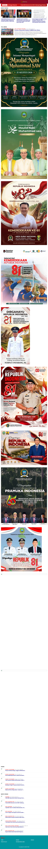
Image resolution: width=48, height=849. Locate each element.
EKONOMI (6, 769)
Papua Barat (23, 28)
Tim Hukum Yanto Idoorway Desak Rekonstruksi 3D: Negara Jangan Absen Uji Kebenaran (39, 20)
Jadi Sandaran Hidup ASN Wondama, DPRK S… (15, 780)
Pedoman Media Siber (20, 841)
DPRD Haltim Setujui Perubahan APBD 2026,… (15, 817)
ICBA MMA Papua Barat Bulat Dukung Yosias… (15, 798)
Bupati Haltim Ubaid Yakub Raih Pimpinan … (14, 831)
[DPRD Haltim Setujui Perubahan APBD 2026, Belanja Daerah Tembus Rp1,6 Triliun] (24, 14)
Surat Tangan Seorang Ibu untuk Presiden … (15, 812)
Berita (15, 28)
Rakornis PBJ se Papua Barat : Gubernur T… (14, 789)
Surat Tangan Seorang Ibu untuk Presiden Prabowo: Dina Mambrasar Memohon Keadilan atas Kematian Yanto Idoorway (8, 20)
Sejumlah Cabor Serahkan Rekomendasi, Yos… (15, 807)
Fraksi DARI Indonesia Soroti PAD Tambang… (14, 802)
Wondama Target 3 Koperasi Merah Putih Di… (15, 785)
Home (2, 839)
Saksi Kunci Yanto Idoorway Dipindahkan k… (14, 827)
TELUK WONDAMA (11, 769)
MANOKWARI (19, 28)
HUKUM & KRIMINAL (11, 825)
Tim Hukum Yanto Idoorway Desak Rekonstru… (15, 822)
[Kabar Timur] (24, 1)
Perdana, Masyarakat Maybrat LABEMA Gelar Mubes (27, 30)
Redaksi (17, 839)
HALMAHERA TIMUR (11, 801)
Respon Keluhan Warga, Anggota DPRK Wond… (15, 770)
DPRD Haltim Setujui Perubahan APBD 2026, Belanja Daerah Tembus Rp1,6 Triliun (23, 20)
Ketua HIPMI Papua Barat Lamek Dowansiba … (15, 775)
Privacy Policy (4, 841)
